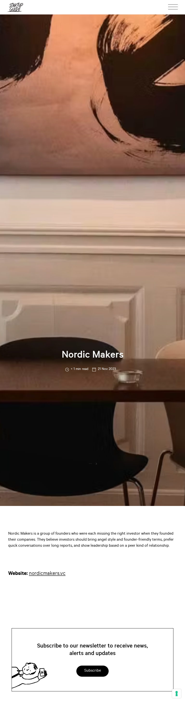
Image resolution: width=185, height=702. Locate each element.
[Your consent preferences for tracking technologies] (176, 693)
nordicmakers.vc (47, 574)
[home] (15, 7)
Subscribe (92, 671)
